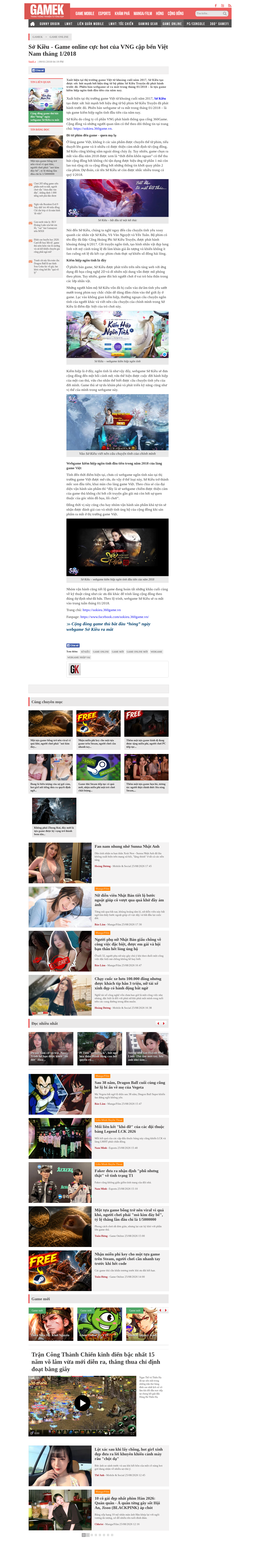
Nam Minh (101, 1147)
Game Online (59, 36)
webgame (156, 652)
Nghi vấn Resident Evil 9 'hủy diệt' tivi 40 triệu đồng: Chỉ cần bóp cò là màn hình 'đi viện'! (47, 209)
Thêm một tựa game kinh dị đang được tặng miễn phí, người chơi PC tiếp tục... (146, 743)
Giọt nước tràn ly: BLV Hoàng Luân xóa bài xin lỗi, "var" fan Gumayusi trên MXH (45, 227)
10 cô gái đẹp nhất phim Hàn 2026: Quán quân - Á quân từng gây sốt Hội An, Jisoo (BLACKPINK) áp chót (127, 1503)
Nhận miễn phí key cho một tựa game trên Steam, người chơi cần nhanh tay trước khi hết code (127, 1259)
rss (230, 5)
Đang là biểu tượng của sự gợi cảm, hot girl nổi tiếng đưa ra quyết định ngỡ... (50, 787)
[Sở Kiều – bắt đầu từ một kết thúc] (117, 198)
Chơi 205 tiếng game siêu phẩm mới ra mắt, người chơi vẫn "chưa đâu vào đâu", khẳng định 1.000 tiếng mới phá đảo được (46, 189)
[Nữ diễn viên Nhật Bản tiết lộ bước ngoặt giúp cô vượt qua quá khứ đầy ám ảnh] (60, 907)
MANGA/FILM (143, 13)
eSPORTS (104, 13)
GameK (37, 36)
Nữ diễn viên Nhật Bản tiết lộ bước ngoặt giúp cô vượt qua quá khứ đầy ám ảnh (129, 900)
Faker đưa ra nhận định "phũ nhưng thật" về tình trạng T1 (126, 1173)
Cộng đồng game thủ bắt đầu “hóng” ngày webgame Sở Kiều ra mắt (44, 116)
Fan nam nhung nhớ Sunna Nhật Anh (127, 846)
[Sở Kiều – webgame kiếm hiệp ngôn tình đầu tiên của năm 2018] (117, 547)
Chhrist (99, 1524)
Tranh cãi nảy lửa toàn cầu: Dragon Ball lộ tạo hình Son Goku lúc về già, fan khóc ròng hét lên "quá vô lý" (47, 266)
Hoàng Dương (103, 866)
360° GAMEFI (219, 23)
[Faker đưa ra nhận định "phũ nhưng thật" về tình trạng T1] (60, 1182)
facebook (216, 5)
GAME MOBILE (85, 13)
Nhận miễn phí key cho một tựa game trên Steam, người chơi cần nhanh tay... (97, 743)
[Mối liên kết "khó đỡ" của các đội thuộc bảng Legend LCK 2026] (60, 1138)
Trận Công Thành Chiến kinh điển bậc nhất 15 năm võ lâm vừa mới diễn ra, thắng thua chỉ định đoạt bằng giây (95, 1361)
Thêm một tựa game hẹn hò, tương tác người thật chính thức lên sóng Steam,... (146, 787)
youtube (222, 5)
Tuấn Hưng (101, 1235)
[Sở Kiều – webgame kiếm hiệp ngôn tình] (117, 334)
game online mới (137, 652)
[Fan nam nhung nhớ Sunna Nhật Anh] (60, 863)
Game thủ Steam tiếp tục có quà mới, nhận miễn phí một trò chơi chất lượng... (96, 787)
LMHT (69, 23)
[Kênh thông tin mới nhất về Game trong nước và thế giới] (47, 11)
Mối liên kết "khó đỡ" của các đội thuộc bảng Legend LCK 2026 (129, 1129)
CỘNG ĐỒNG (176, 13)
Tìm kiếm (225, 13)
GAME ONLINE (172, 23)
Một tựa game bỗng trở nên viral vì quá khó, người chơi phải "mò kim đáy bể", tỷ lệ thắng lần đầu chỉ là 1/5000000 (44, 167)
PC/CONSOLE (196, 23)
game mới (118, 652)
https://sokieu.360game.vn (93, 129)
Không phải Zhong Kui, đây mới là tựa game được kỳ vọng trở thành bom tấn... (54, 831)
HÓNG (160, 13)
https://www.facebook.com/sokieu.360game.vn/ (114, 617)
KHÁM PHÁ (122, 13)
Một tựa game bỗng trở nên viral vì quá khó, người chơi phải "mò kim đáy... (50, 743)
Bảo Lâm (100, 924)
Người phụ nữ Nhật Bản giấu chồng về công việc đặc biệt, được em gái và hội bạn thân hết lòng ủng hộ (128, 944)
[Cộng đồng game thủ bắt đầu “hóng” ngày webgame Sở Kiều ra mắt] (45, 99)
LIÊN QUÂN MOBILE (90, 23)
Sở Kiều (160, 98)
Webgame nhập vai (78, 657)
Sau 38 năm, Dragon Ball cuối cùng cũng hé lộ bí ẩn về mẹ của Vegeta (130, 1084)
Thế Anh (99, 1475)
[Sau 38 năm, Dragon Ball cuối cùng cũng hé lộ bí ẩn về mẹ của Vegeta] (60, 1094)
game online (101, 652)
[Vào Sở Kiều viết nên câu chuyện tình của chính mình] (117, 422)
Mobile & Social (122, 866)
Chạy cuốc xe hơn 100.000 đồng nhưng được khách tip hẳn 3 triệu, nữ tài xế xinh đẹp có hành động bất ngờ (128, 983)
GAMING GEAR (148, 23)
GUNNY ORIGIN (50, 23)
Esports (113, 1147)
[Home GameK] (32, 23)
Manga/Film (114, 924)
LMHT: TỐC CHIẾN (121, 23)
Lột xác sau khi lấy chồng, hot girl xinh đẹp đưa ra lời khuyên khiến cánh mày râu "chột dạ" (129, 1454)
